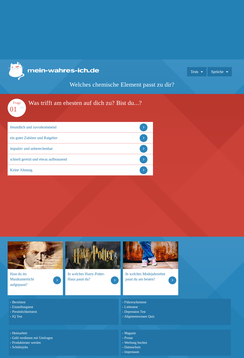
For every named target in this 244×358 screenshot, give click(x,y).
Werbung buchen (135, 342)
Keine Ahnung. (21, 170)
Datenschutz (132, 347)
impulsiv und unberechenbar (31, 149)
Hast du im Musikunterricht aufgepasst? (22, 279)
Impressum (131, 352)
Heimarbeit (19, 333)
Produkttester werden (26, 342)
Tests (194, 72)
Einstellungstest (22, 307)
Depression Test (135, 312)
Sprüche (217, 72)
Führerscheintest (135, 302)
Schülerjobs (20, 347)
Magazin (130, 333)
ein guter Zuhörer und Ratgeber (33, 138)
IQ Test (17, 316)
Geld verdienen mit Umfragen (32, 338)
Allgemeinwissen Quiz (139, 316)
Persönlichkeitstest (24, 312)
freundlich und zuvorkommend (33, 127)
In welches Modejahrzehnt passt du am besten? (145, 276)
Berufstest (18, 302)
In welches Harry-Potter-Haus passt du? (86, 276)
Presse (128, 338)
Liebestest (131, 307)
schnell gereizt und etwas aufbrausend (38, 159)
